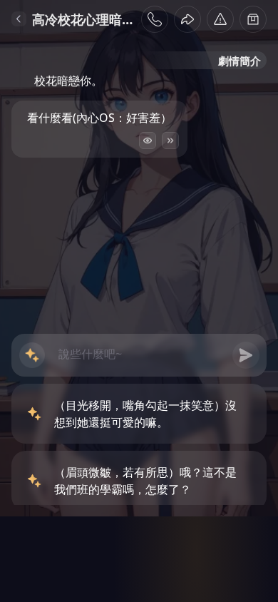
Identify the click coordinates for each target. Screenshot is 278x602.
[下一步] (170, 140)
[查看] (147, 140)
